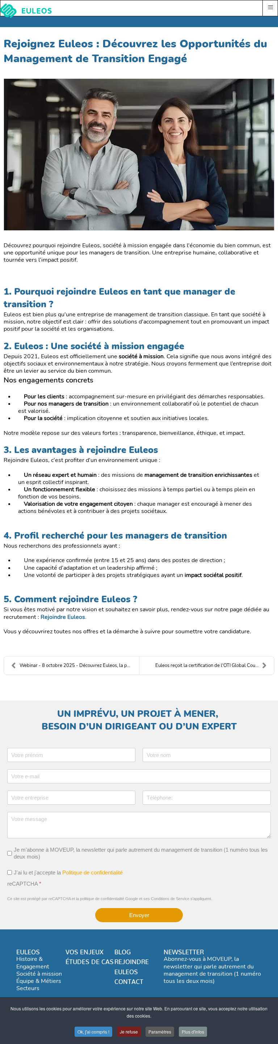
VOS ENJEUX (85, 950)
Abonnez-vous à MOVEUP (197, 959)
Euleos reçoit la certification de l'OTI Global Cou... (206, 665)
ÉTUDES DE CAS (90, 960)
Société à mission (39, 974)
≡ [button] (270, 7)
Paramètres (159, 1031)
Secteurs (27, 988)
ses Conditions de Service (166, 899)
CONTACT (128, 980)
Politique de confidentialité (92, 872)
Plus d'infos (193, 1031)
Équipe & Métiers (38, 981)
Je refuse (129, 1031)
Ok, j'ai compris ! (93, 1031)
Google (131, 899)
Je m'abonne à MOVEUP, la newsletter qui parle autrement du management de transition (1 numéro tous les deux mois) (141, 853)
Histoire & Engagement (32, 962)
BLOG (122, 950)
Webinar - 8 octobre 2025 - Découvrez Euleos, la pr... (76, 665)
